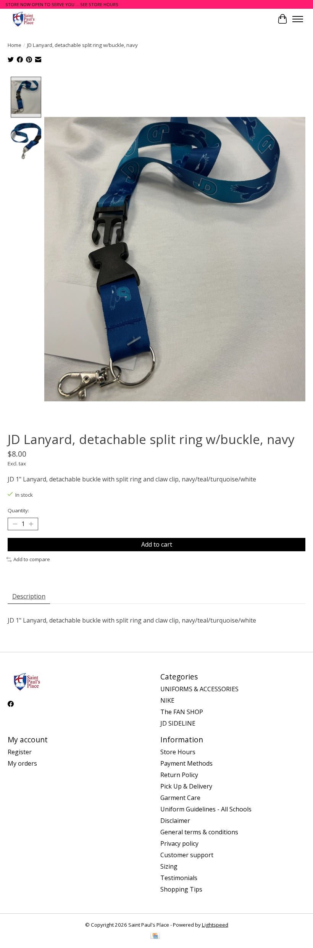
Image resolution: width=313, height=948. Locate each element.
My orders (22, 763)
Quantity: (18, 510)
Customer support (186, 855)
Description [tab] (28, 596)
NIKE (167, 700)
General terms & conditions (199, 832)
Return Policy (179, 775)
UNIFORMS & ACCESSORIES (199, 689)
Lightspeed (215, 924)
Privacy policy (179, 843)
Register (20, 752)
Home (14, 45)
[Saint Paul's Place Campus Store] (23, 19)
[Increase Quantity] (31, 524)
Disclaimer (175, 820)
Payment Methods (186, 763)
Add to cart (156, 544)
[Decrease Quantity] (15, 524)
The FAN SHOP (181, 712)
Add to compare (31, 559)
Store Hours (177, 752)
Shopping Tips (181, 889)
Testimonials (178, 878)
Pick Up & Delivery (186, 786)
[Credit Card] (155, 936)
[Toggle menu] (297, 19)
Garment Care (180, 797)
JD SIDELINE (177, 723)
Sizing (168, 866)
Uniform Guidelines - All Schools (206, 809)
